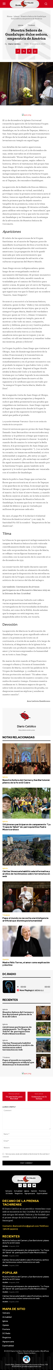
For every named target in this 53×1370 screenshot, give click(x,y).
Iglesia (16, 16)
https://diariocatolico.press (26, 730)
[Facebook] (18, 51)
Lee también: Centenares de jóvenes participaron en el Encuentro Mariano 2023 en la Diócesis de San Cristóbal (26, 590)
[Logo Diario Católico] (26, 4)
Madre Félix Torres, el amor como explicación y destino (26, 963)
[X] (23, 51)
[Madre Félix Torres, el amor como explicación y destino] (26, 941)
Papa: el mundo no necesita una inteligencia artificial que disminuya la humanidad (25, 919)
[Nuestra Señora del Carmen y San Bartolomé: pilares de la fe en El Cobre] (26, 758)
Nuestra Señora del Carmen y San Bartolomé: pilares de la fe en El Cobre (26, 781)
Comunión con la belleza (39, 1098)
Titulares (31, 25)
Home (9, 16)
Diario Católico (14, 44)
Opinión (5, 959)
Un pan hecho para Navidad (14, 1098)
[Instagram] (24, 1185)
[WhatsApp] (35, 51)
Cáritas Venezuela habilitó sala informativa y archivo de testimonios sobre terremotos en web (26, 874)
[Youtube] (34, 1185)
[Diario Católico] (26, 716)
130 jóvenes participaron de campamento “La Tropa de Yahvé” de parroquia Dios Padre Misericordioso (26, 827)
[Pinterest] (29, 51)
